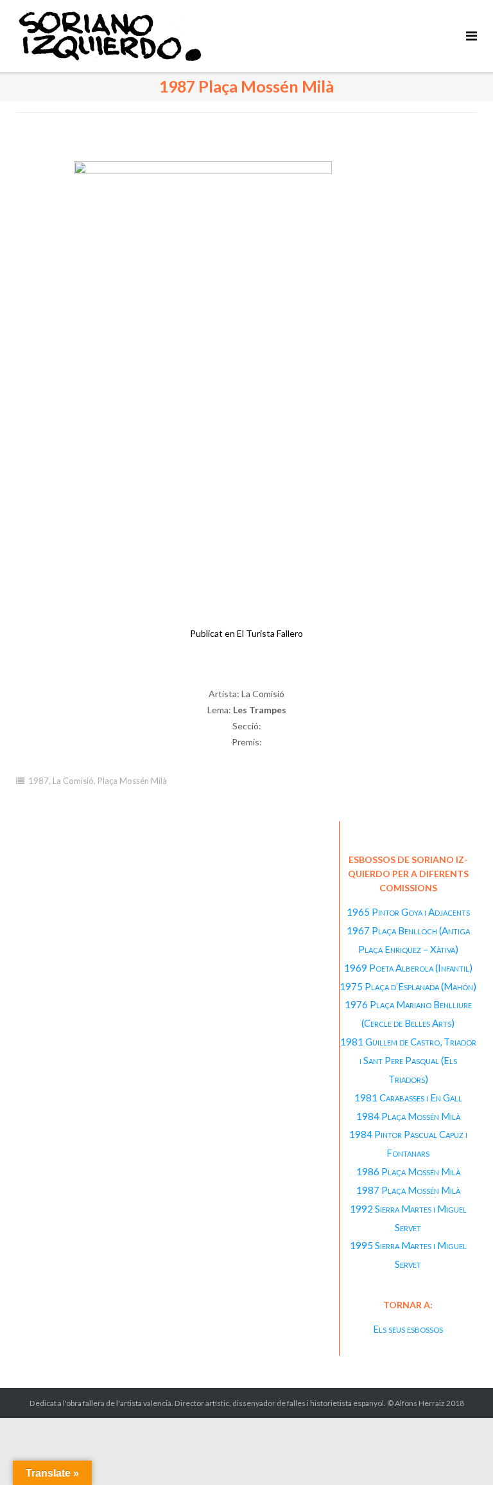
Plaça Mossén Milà (132, 781)
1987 (38, 781)
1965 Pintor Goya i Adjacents (408, 912)
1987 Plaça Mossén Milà (408, 1190)
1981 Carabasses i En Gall (408, 1097)
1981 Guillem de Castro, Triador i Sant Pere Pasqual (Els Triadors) (408, 1060)
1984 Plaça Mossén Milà (408, 1116)
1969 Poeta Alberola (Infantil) (408, 968)
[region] (246, 415)
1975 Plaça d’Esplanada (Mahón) (408, 986)
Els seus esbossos (408, 1329)
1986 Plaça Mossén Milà (408, 1171)
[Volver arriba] (461, 1454)
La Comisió (73, 781)
